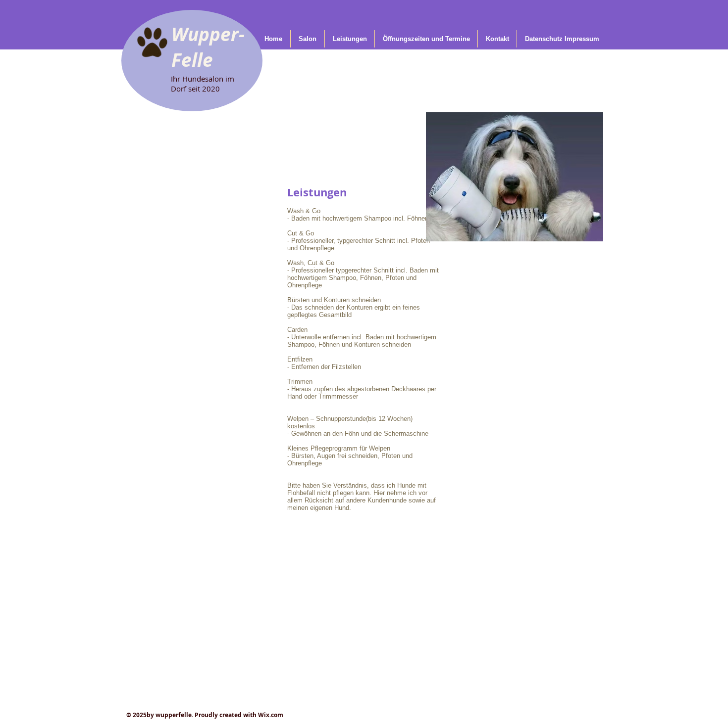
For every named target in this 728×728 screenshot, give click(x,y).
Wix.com (270, 715)
